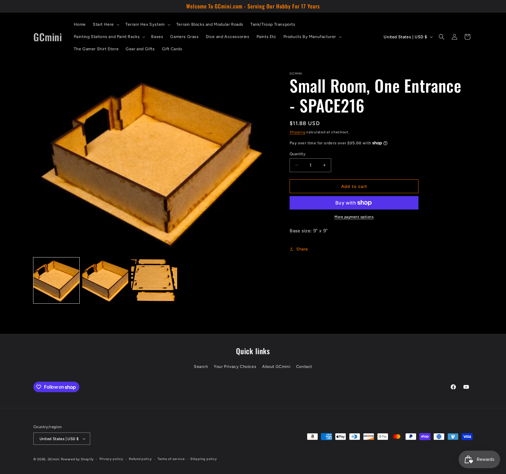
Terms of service (171, 459)
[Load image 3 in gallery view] (154, 280)
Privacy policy (111, 459)
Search (201, 366)
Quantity (297, 153)
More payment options (354, 217)
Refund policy (140, 459)
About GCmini (276, 366)
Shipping (297, 132)
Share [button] (302, 248)
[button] (105, 24)
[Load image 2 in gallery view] (105, 280)
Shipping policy (203, 459)
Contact (304, 366)
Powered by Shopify (77, 459)
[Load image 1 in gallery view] (56, 280)
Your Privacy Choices (235, 366)
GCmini (54, 459)
